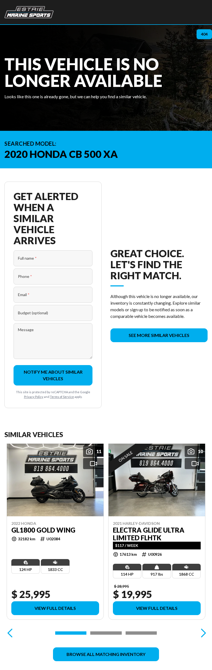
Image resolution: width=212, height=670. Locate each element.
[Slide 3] (141, 633)
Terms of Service (62, 396)
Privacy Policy (33, 396)
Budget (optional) (33, 312)
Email (24, 294)
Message (26, 329)
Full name (27, 258)
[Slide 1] (70, 633)
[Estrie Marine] (29, 12)
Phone (25, 276)
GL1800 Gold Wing (43, 530)
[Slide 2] (105, 633)
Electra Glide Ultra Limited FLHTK (148, 534)
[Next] (202, 633)
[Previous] (9, 633)
